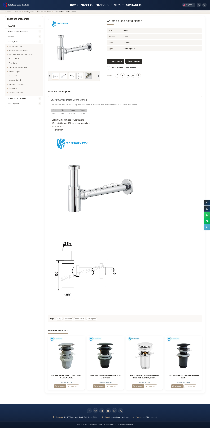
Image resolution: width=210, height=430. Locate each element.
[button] (207, 227)
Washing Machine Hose (17, 59)
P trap (59, 319)
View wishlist (130, 68)
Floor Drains (13, 63)
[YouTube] (108, 410)
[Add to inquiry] (66, 354)
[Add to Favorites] (108, 68)
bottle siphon (79, 319)
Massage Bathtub (15, 80)
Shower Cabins (14, 76)
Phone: (139, 417)
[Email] (207, 209)
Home (9, 12)
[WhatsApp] (133, 75)
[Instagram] (95, 410)
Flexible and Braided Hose (18, 67)
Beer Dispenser (13, 104)
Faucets (11, 36)
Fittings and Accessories (17, 98)
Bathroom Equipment (16, 84)
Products (18, 12)
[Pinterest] (138, 75)
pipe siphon (92, 319)
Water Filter (13, 88)
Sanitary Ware (29, 12)
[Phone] (207, 202)
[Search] (204, 5)
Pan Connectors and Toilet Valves (21, 55)
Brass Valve (12, 26)
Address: (59, 417)
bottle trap (68, 319)
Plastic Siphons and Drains (18, 50)
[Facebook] (117, 75)
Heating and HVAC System (18, 31)
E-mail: (107, 417)
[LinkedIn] (128, 75)
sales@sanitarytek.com (120, 417)
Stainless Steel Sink (16, 93)
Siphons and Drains (44, 12)
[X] (122, 75)
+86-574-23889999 (150, 417)
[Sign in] (199, 5)
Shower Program (14, 72)
